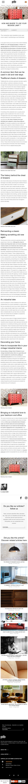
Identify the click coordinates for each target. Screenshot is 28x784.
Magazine (3, 5)
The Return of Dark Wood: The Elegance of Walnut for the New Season (14, 705)
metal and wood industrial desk (16, 438)
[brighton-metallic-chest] (14, 397)
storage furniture (14, 44)
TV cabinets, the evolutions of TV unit (14, 585)
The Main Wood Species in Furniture (14, 608)
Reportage (9, 5)
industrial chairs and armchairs (8, 440)
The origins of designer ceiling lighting (14, 562)
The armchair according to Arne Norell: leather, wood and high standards (14, 656)
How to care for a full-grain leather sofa (14, 632)
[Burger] (3, 2)
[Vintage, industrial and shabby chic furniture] (14, 2)
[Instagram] (26, 498)
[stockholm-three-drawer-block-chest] (14, 160)
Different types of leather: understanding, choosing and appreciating (14, 680)
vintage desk (4, 46)
